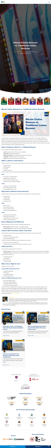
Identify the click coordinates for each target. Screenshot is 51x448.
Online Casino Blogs (21, 51)
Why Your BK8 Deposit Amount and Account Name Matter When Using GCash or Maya (37, 328)
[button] (49, 2)
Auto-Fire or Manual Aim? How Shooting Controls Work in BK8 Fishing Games (11, 355)
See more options (15, 293)
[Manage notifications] (48, 446)
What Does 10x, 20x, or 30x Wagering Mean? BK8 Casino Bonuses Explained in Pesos (13, 328)
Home (15, 51)
